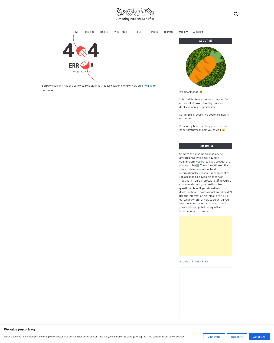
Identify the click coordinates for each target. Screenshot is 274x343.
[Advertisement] (205, 236)
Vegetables (121, 32)
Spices (154, 32)
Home (75, 32)
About (197, 32)
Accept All (259, 336)
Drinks (168, 32)
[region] (137, 334)
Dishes (89, 32)
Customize (214, 336)
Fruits (104, 32)
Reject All (237, 336)
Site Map (184, 261)
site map (147, 85)
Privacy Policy (200, 261)
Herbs (139, 32)
